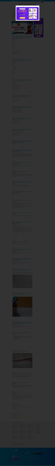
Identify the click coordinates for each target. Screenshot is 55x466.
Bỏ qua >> (37, 6)
